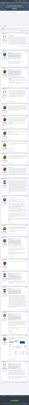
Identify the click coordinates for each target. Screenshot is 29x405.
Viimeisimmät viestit (3, 2)
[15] (26, 174)
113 (6, 60)
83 (6, 42)
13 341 (3, 234)
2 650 (3, 60)
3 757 (3, 77)
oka (4, 318)
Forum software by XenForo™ (9, 403)
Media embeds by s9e (25, 403)
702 (11, 30)
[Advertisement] (14, 19)
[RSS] (16, 400)
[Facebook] (13, 400)
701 (10, 30)
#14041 (26, 33)
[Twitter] (11, 400)
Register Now (14, 8)
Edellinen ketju (21, 30)
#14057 (26, 287)
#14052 (26, 196)
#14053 (26, 225)
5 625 (3, 42)
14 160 (3, 296)
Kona (4, 202)
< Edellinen (6, 30)
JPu (4, 39)
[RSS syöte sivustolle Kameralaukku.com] (27, 396)
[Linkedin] (14, 400)
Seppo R (5, 74)
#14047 (26, 129)
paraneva (10, 101)
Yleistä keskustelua (8, 29)
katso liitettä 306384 (13, 368)
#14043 (26, 68)
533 (2, 321)
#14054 (26, 237)
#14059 (26, 335)
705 (15, 30)
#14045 (26, 104)
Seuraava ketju (25, 30)
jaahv (14, 29)
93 (6, 321)
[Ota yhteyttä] (17, 400)
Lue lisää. (5, 26)
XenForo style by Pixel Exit (19, 403)
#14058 (26, 312)
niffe (4, 293)
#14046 (26, 116)
